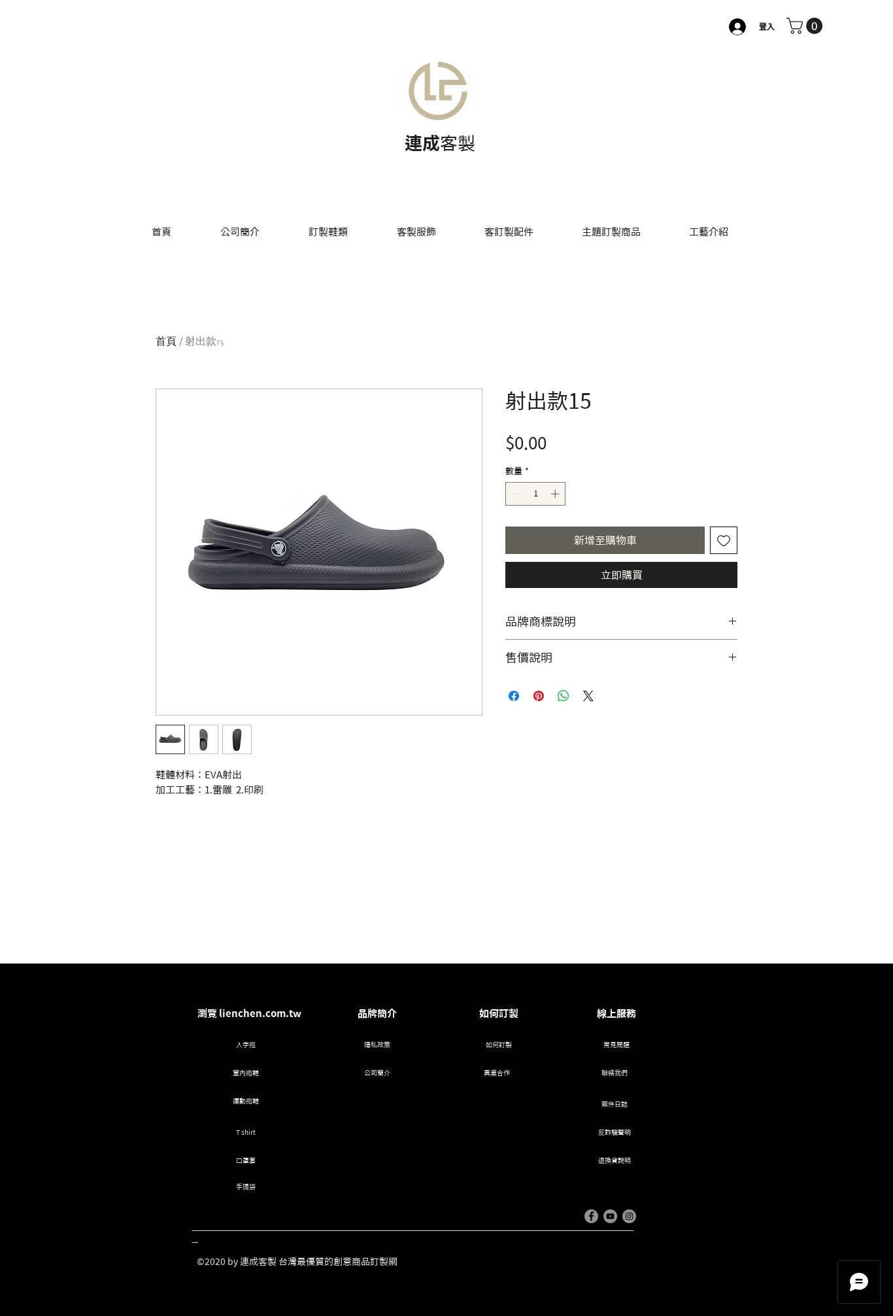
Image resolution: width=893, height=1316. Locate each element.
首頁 (166, 341)
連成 (422, 143)
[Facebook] (591, 1216)
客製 (457, 143)
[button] (806, 26)
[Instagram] (629, 1216)
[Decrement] (515, 494)
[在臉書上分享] (514, 696)
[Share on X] (588, 696)
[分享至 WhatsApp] (563, 696)
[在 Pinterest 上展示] (539, 696)
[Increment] (556, 494)
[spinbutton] (535, 494)
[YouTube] (610, 1216)
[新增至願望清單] (723, 540)
